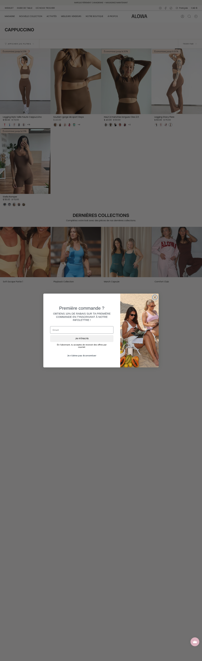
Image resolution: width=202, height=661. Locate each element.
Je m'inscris (82, 338)
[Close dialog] (154, 297)
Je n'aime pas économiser (81, 355)
